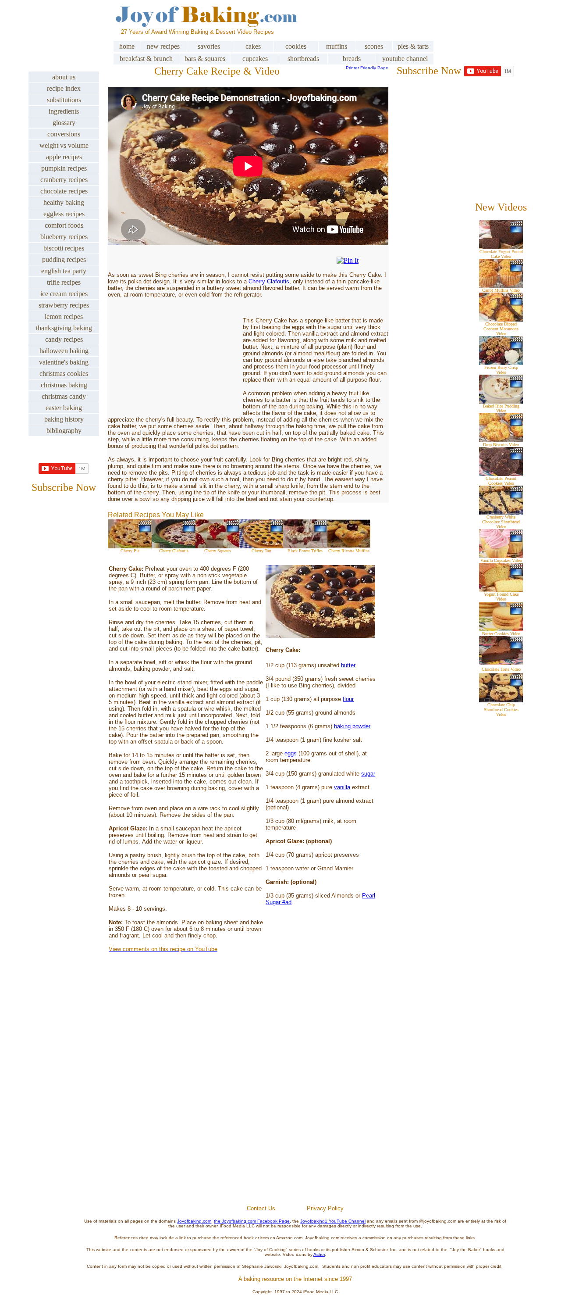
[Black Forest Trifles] (305, 546)
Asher (319, 1254)
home (127, 46)
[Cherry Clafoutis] (173, 546)
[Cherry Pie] (130, 546)
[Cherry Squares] (217, 546)
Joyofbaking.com (194, 1221)
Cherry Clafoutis (269, 281)
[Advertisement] (295, 1099)
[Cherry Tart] (261, 546)
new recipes (163, 46)
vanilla (342, 787)
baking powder (352, 726)
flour (348, 699)
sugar (368, 773)
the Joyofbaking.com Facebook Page (252, 1221)
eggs (290, 753)
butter (348, 665)
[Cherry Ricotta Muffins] (349, 546)
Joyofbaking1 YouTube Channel (333, 1221)
